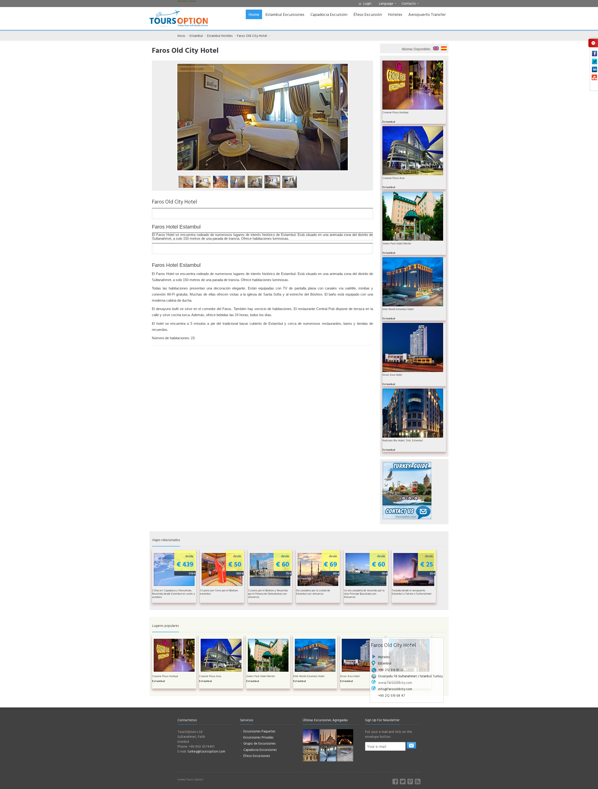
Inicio (181, 35)
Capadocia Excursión (328, 14)
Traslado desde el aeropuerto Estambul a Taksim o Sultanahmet (411, 592)
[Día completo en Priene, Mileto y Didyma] (328, 753)
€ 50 (236, 564)
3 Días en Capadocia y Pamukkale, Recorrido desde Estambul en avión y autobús (173, 594)
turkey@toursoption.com (206, 751)
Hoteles (395, 14)
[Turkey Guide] (406, 483)
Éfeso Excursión (367, 14)
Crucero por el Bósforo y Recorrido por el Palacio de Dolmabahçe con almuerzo (268, 594)
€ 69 (331, 564)
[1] (411, 745)
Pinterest (410, 781)
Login (367, 3)
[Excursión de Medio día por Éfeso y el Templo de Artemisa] (311, 753)
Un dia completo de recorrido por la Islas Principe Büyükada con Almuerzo (364, 594)
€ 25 (427, 564)
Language (386, 3)
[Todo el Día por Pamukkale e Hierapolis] (345, 753)
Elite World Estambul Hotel (398, 309)
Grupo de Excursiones (259, 743)
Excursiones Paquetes (259, 731)
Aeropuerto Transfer (427, 14)
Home (254, 14)
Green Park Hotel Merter (396, 243)
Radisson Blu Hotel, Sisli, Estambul (402, 440)
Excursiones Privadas (258, 737)
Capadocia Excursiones (260, 749)
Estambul (196, 35)
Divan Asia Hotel (392, 374)
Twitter (403, 781)
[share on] (592, 42)
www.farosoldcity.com (395, 682)
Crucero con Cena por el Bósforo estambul (219, 592)
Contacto (409, 3)
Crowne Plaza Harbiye (395, 112)
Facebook (395, 781)
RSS (417, 781)
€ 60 (284, 564)
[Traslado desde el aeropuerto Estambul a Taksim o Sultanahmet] (311, 736)
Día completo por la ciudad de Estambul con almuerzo (313, 592)
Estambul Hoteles (220, 35)
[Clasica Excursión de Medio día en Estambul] (328, 736)
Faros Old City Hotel (252, 35)
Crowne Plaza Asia (393, 178)
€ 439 (186, 564)
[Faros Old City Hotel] (186, 181)
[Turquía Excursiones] (179, 18)
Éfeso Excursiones (256, 755)
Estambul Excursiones (284, 14)
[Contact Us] (406, 512)
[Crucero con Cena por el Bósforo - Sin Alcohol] (345, 736)
